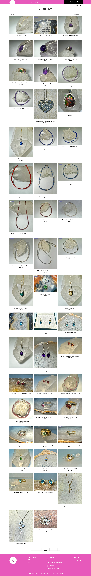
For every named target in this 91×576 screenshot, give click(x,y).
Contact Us (49, 566)
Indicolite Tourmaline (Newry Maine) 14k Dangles (45, 331)
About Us (49, 561)
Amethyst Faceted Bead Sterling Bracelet (21, 108)
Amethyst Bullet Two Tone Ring (70, 59)
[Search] (72, 1)
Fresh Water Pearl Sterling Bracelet (69, 219)
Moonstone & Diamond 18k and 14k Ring (70, 468)
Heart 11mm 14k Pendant (21, 35)
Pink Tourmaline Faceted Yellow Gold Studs (70, 356)
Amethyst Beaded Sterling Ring (45, 83)
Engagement (41, 0)
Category (26, 0)
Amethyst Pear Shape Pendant (21, 59)
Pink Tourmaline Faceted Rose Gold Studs (45, 393)
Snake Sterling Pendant (21, 543)
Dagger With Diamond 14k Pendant (69, 506)
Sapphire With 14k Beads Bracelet (70, 182)
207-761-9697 (43, 573)
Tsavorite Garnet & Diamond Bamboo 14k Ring (70, 445)
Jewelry (29, 561)
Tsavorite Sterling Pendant (45, 294)
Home (77, 5)
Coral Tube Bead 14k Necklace (21, 196)
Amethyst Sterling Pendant (21, 369)
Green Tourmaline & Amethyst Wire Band (21, 82)
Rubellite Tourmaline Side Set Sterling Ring (45, 417)
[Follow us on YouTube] (80, 560)
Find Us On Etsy (50, 565)
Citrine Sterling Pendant (70, 308)
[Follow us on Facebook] (75, 560)
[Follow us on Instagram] (77, 560)
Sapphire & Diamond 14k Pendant (21, 158)
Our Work (49, 559)
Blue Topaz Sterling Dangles (70, 332)
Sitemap (49, 569)
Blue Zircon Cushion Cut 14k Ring (21, 492)
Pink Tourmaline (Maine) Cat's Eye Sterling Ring (21, 445)
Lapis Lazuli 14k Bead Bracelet (45, 147)
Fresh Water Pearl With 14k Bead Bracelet (21, 265)
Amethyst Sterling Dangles (45, 369)
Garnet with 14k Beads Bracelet (45, 219)
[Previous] (32, 549)
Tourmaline (27, 2)
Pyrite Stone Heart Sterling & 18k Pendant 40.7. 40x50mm (45, 122)
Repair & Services (50, 0)
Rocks (29, 562)
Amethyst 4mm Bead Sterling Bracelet (70, 84)
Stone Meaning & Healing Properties (54, 562)
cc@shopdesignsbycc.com (33, 573)
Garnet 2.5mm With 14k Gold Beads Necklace (21, 233)
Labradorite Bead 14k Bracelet (70, 257)
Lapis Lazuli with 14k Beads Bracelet (69, 146)
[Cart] (77, 1)
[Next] (58, 549)
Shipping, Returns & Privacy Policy (54, 568)
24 (56, 549)
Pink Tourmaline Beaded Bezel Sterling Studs (21, 393)
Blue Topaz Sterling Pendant (21, 332)
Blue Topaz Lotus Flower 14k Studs (45, 492)
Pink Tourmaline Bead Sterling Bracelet (21, 421)
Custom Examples (40, 2)
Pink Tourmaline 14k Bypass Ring (70, 417)
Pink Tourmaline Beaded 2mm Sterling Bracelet (70, 393)
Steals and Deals (31, 563)
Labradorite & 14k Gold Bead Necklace (45, 270)
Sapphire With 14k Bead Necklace (45, 196)
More (32, 2)
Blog (48, 563)
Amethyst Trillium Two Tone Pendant (70, 35)
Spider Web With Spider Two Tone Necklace (45, 529)
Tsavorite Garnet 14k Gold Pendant (21, 468)
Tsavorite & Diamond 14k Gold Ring (45, 445)
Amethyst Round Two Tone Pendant (45, 59)
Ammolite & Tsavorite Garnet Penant (70, 113)
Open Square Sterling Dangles (45, 35)
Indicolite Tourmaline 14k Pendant (21, 308)
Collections (33, 0)
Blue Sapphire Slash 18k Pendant (45, 468)
